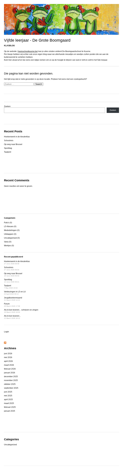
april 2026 (8, 361)
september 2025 (11, 388)
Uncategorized (10, 444)
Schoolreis (8, 140)
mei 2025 (8, 396)
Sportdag (8, 148)
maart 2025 (9, 403)
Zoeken (7, 106)
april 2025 (8, 399)
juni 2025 (8, 392)
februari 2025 (10, 407)
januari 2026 (9, 373)
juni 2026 (8, 353)
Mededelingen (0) (12, 230)
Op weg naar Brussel (13, 144)
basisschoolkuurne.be (27, 51)
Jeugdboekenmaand (13, 299)
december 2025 (11, 376)
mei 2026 (8, 357)
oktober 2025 (10, 384)
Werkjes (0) (9, 245)
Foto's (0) (8, 223)
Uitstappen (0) (10, 234)
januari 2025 (9, 411)
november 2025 (11, 380)
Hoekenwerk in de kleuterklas (17, 137)
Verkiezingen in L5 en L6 (15, 293)
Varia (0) (7, 242)
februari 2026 (10, 369)
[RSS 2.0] (5, 343)
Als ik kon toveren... (12, 317)
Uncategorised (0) (12, 238)
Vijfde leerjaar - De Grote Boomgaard (37, 40)
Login (6, 332)
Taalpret (7, 152)
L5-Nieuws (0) (10, 226)
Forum (12, 305)
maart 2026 (9, 365)
